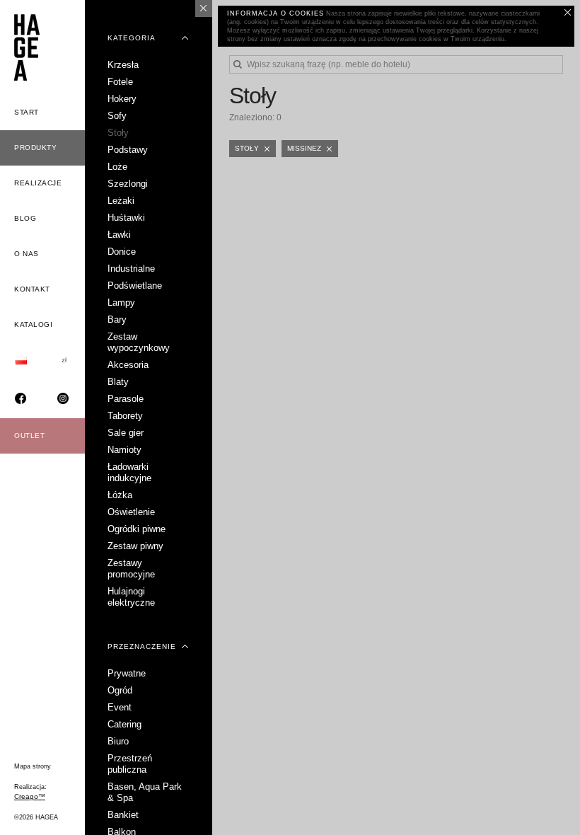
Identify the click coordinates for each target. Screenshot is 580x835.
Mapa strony (32, 766)
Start (26, 112)
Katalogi (33, 324)
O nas (26, 254)
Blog (25, 218)
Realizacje (38, 183)
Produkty (35, 147)
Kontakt (32, 289)
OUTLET (29, 435)
